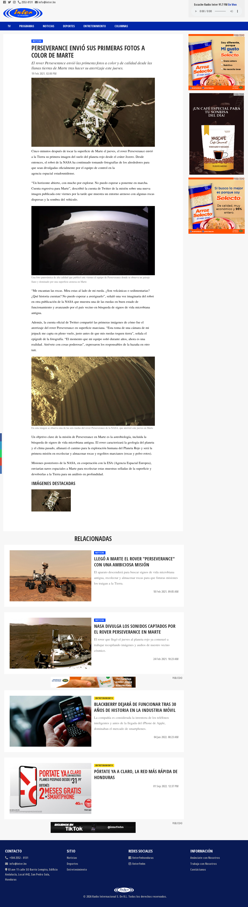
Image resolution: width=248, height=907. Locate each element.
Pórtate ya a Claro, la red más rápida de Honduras (136, 775)
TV (9, 26)
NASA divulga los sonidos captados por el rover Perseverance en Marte (134, 629)
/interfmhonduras (143, 858)
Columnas (121, 26)
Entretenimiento (95, 26)
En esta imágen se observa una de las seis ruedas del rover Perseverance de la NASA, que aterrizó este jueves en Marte (92, 428)
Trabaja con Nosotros (203, 864)
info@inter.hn (47, 2)
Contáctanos (198, 869)
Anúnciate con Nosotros (205, 858)
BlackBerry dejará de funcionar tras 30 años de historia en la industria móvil (135, 707)
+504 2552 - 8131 (18, 858)
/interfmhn (138, 864)
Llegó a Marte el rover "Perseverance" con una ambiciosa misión (134, 562)
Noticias (48, 26)
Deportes (69, 26)
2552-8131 (27, 2)
